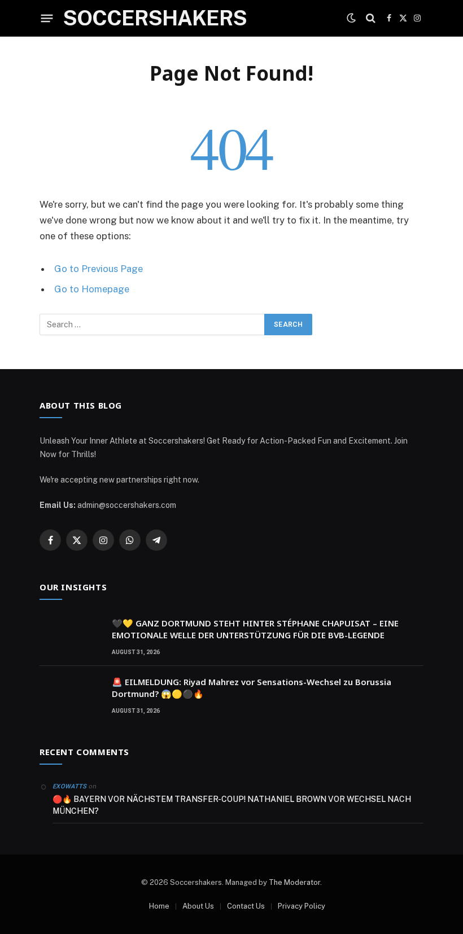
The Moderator (294, 882)
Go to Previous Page (98, 268)
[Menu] (47, 18)
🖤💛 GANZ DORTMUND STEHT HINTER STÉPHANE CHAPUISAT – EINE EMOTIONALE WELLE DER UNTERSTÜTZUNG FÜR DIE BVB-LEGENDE (255, 629)
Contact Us (246, 906)
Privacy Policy (301, 906)
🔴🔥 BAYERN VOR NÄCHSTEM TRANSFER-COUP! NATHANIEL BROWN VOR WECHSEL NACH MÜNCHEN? (232, 805)
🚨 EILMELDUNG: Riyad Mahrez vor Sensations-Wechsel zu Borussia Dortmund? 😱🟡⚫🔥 (251, 687)
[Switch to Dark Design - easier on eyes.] (351, 18)
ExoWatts (70, 786)
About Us (198, 906)
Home (159, 906)
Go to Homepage (91, 289)
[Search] (371, 18)
